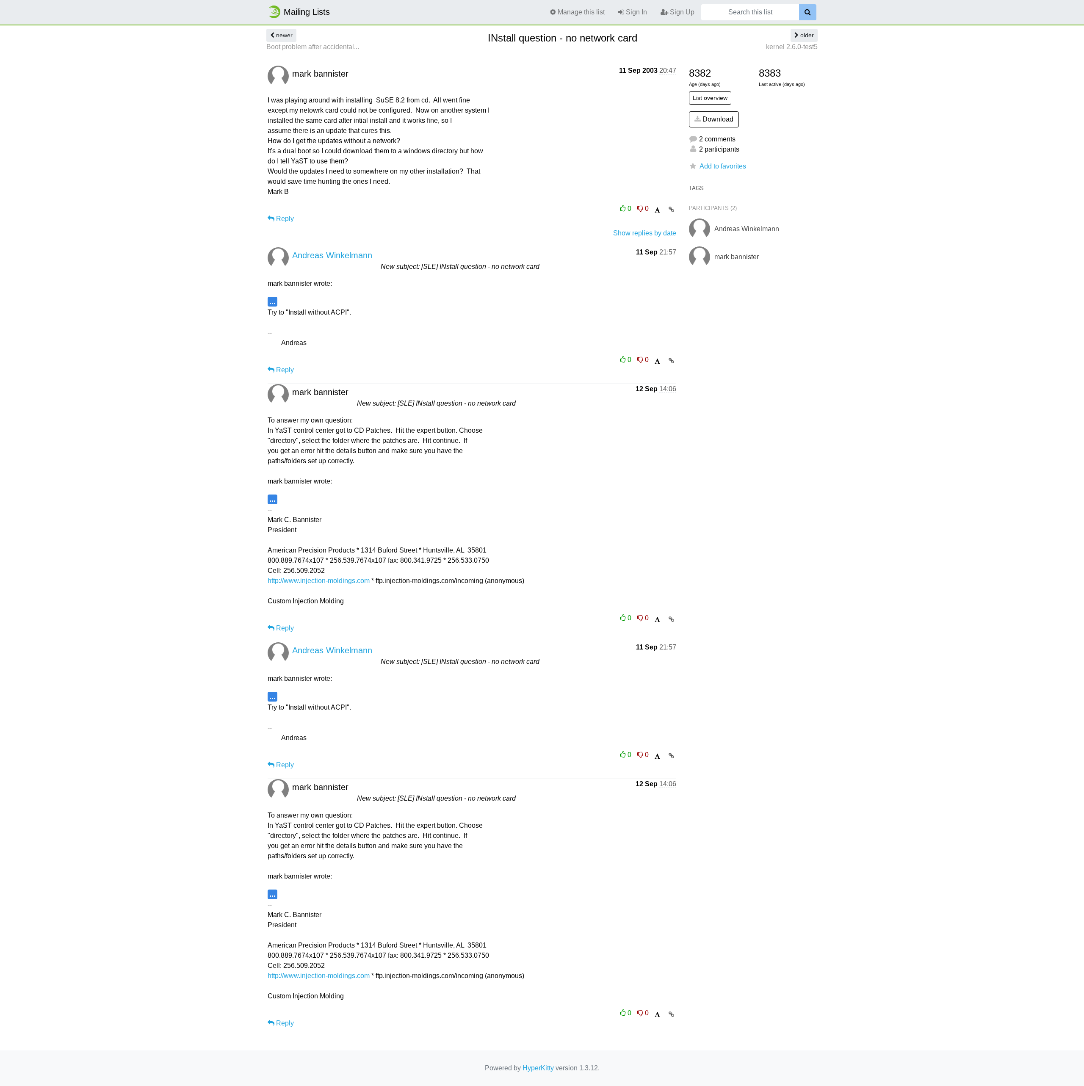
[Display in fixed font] (657, 210)
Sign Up (681, 12)
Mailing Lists (307, 12)
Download (717, 119)
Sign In (635, 12)
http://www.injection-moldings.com (319, 580)
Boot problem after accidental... (312, 46)
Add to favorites (723, 166)
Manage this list (580, 12)
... (272, 301)
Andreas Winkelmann (332, 255)
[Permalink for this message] (671, 209)
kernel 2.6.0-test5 (792, 46)
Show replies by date (644, 233)
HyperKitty (538, 1068)
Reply (284, 218)
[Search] (807, 12)
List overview (710, 97)
